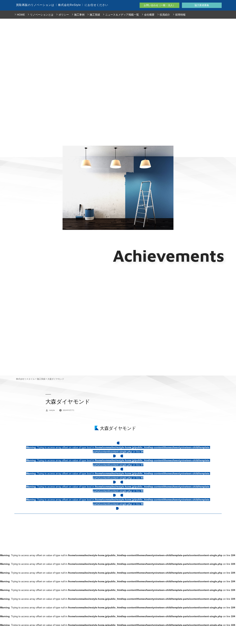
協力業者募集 (202, 5)
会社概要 (149, 14)
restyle (52, 410)
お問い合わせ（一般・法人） (159, 5)
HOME (21, 14)
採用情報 (180, 14)
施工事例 (79, 14)
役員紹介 (165, 14)
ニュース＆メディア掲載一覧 (122, 14)
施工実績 (95, 14)
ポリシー (64, 14)
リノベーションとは (41, 14)
